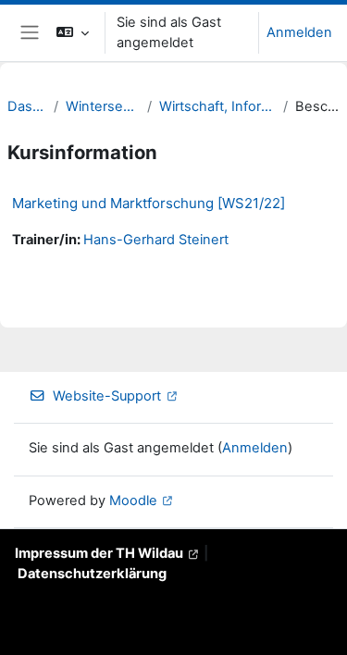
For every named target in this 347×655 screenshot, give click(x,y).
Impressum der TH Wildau (99, 553)
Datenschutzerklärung (92, 573)
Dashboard (26, 106)
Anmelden (299, 32)
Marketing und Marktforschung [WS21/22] (148, 203)
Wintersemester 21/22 (103, 106)
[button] (72, 33)
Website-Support (107, 396)
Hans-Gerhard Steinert (156, 239)
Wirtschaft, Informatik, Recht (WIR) (217, 106)
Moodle (133, 500)
